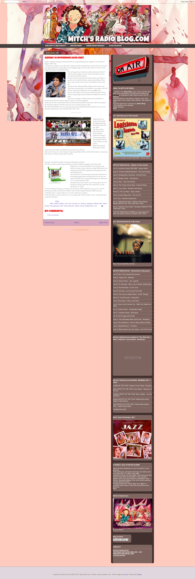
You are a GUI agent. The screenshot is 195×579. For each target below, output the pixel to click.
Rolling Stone (89, 206)
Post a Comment (53, 215)
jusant (126, 574)
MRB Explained (76, 46)
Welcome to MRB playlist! (55, 46)
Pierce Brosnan (69, 206)
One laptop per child (56, 206)
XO (96, 206)
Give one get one (74, 203)
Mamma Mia (98, 203)
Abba (51, 203)
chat (66, 203)
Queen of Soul (79, 206)
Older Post (103, 223)
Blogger (139, 574)
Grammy (83, 203)
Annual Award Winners (95, 46)
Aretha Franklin (59, 203)
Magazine (90, 203)
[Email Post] (101, 206)
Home (76, 223)
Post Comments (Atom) (80, 230)
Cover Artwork (115, 46)
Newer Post (49, 223)
